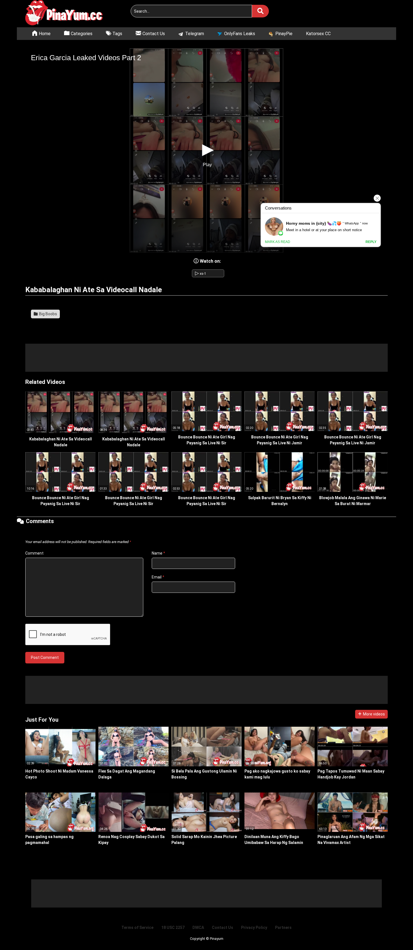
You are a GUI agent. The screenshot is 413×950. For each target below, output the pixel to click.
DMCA (198, 927)
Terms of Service (137, 927)
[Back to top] (394, 933)
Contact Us (222, 927)
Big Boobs (47, 314)
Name (158, 553)
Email (158, 577)
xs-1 (200, 274)
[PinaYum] (67, 13)
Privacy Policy (254, 927)
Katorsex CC (318, 33)
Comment (34, 553)
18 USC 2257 (173, 927)
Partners (283, 927)
